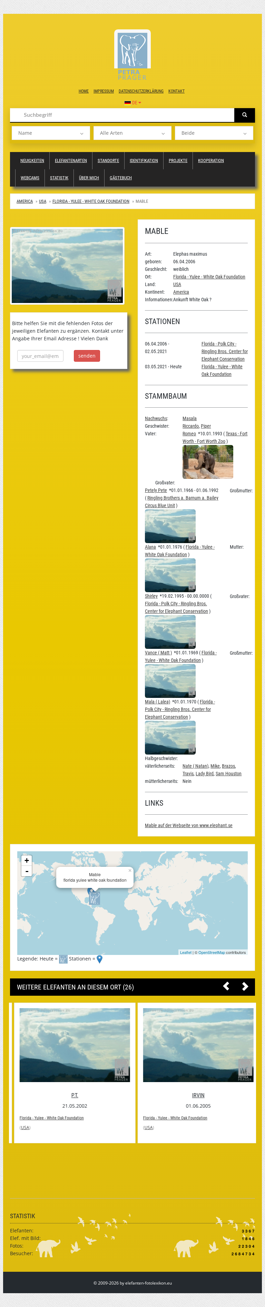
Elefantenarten (71, 160)
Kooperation (211, 160)
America (25, 201)
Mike (215, 766)
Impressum (104, 91)
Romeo (189, 433)
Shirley (151, 596)
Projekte (178, 160)
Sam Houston (229, 773)
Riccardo (191, 426)
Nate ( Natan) (195, 766)
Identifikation (144, 160)
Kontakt (176, 91)
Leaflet (186, 952)
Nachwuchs (156, 418)
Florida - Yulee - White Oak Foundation (90, 201)
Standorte (108, 160)
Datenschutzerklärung (141, 91)
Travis (188, 773)
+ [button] (26, 860)
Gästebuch (121, 177)
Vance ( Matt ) (158, 652)
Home (84, 91)
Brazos (228, 766)
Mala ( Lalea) (157, 701)
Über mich (89, 177)
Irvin (194, 1095)
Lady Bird (205, 773)
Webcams (30, 177)
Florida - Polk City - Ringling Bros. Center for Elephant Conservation (225, 351)
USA (42, 201)
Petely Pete (156, 490)
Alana (150, 547)
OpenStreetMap (211, 952)
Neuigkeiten (32, 160)
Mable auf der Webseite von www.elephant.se (189, 825)
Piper (206, 426)
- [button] (26, 871)
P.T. (70, 1095)
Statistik (59, 177)
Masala (190, 418)
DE (134, 102)
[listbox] (51, 133)
